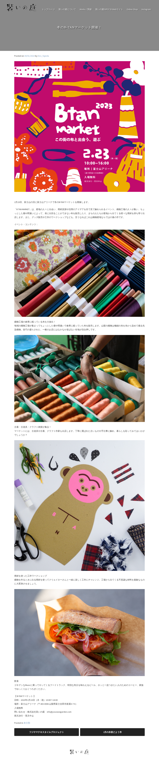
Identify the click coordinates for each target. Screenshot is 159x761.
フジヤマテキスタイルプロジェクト (46, 732)
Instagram (146, 9)
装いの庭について (67, 9)
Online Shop (132, 9)
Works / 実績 (86, 9)
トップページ (48, 9)
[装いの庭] (21, 11)
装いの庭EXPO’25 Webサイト (109, 9)
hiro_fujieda (43, 55)
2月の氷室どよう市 (112, 732)
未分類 (27, 722)
